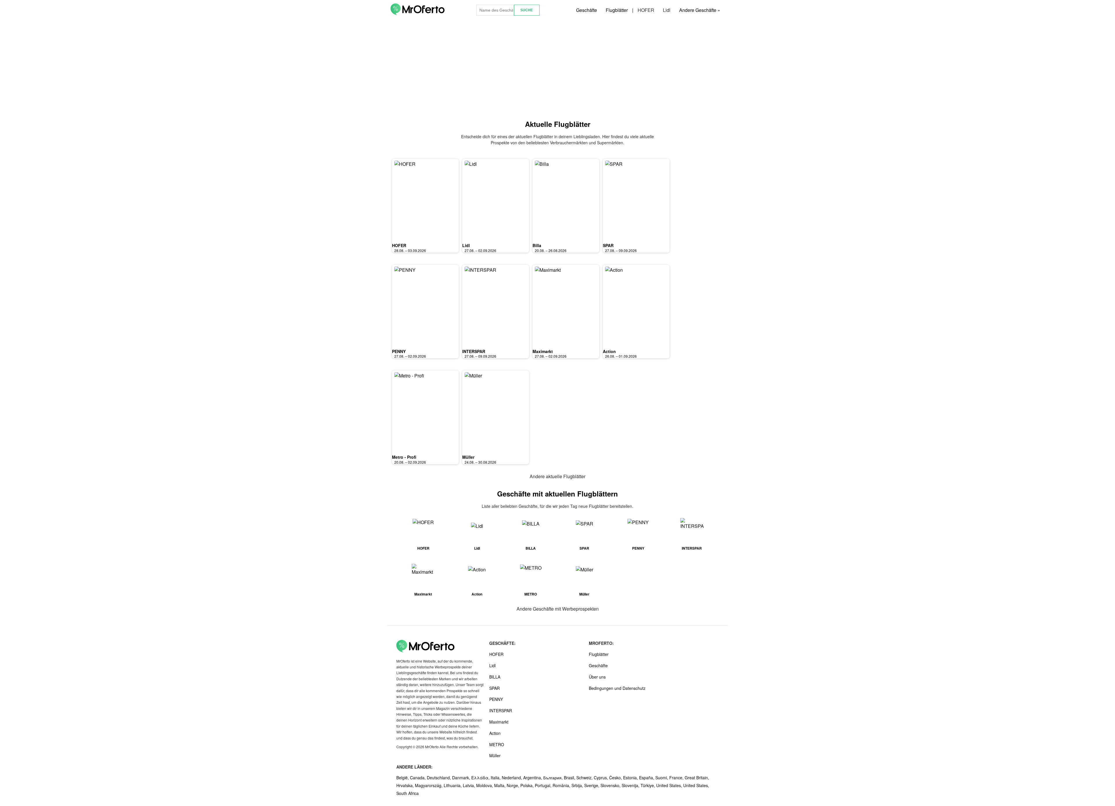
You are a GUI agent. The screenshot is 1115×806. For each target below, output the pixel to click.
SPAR (608, 245)
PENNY (399, 351)
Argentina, (533, 777)
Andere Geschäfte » (699, 10)
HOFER (646, 10)
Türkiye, (648, 785)
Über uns (597, 677)
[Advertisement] (557, 69)
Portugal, (544, 785)
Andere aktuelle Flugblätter (557, 476)
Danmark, (461, 777)
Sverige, (592, 785)
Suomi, (662, 777)
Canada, (418, 777)
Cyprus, (601, 777)
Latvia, (469, 785)
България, (553, 777)
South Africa (407, 793)
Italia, (496, 777)
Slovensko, (611, 785)
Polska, (527, 785)
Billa (537, 245)
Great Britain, (697, 777)
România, (562, 785)
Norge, (513, 785)
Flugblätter (617, 10)
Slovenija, (631, 785)
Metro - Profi (404, 457)
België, (403, 777)
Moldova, (485, 785)
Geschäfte (586, 10)
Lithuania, (453, 785)
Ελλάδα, (481, 777)
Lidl (666, 10)
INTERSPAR (473, 351)
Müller (468, 457)
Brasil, (570, 777)
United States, (669, 785)
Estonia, (631, 777)
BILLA (494, 677)
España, (647, 777)
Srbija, (577, 785)
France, (677, 777)
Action (609, 351)
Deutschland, (439, 777)
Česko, (616, 777)
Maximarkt (543, 351)
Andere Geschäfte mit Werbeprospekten (558, 608)
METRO (496, 744)
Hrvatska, (405, 785)
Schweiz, (585, 777)
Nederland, (512, 777)
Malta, (500, 785)
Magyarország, (429, 785)
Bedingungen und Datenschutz (617, 688)
